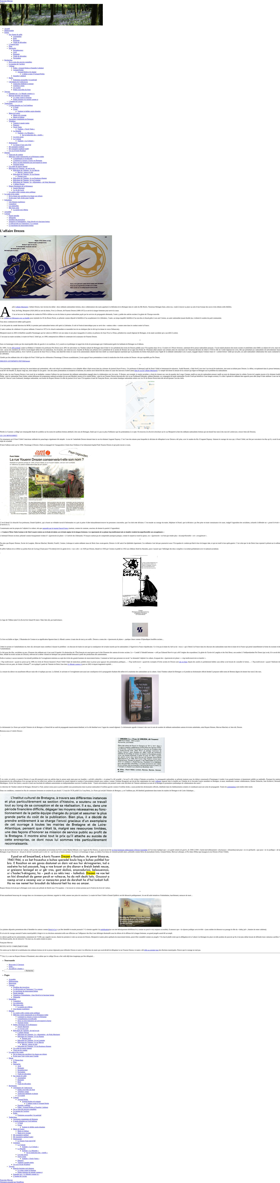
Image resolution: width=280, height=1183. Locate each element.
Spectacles (12, 48)
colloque (158, 781)
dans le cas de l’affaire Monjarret (145, 370)
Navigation (17, 58)
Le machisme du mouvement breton (21, 225)
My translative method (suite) (19, 149)
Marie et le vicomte (19, 115)
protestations (231, 787)
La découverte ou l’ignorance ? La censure (23, 223)
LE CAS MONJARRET (8, 435)
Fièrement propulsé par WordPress (12, 1182)
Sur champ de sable (15, 34)
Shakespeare (13, 143)
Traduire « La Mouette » (26, 133)
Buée (15, 38)
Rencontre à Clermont (16, 965)
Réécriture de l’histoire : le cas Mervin (26, 170)
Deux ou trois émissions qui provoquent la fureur (30, 162)
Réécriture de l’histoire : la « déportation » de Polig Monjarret (34, 182)
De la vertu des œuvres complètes (20, 62)
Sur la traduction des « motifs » (32, 135)
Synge (15, 109)
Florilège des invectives (17, 220)
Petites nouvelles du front (22, 90)
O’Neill (15, 107)
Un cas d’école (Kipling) (17, 151)
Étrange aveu (22, 176)
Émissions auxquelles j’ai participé (25, 80)
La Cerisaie (17, 139)
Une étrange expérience (17, 202)
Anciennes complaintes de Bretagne (21, 119)
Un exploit (16, 88)
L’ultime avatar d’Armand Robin (33, 74)
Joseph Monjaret (18, 188)
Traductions (8, 103)
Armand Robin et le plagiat (27, 72)
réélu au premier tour (151, 950)
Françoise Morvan (6, 1)
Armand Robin (18, 70)
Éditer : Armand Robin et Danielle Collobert (28, 68)
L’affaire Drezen (18, 184)
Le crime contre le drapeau (22, 97)
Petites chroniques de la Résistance (21, 186)
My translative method (16, 147)
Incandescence (18, 50)
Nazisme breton (18, 164)
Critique (11, 66)
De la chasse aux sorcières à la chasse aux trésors (25, 196)
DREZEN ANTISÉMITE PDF (11, 361)
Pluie (10, 46)
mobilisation (105, 929)
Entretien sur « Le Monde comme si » (22, 94)
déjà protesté (16, 348)
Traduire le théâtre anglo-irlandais (29, 111)
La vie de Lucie (18, 190)
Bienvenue (12, 983)
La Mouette (17, 131)
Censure (7, 214)
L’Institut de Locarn (15, 101)
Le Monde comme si (75, 664)
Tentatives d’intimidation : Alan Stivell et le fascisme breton (29, 221)
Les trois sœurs (18, 137)
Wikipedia (12, 218)
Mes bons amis (14, 208)
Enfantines (8, 200)
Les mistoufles (14, 206)
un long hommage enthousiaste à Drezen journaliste (129, 850)
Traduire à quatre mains (21, 123)
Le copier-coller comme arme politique (22, 192)
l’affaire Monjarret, (21, 307)
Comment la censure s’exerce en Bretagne (27, 160)
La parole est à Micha (20, 210)
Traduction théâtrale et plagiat (23, 84)
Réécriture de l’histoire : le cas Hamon (26, 174)
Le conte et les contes (11, 194)
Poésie (6, 32)
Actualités (7, 212)
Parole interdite (14, 216)
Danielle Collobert (19, 76)
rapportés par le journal (55, 528)
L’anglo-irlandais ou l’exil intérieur (21, 105)
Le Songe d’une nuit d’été (22, 145)
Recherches (8, 60)
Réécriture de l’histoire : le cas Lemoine (26, 180)
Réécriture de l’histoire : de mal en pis (22, 168)
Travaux (7, 92)
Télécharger (26, 361)
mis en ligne (183, 662)
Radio (11, 78)
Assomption (17, 36)
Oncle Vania (17, 127)
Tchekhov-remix (18, 86)
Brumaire (16, 40)
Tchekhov (12, 121)
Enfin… (11, 967)
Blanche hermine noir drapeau (19, 95)
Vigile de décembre (19, 42)
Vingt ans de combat (16, 155)
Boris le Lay (52, 929)
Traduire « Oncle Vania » (26, 129)
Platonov (16, 125)
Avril (15, 52)
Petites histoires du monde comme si (25, 99)
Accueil (7, 29)
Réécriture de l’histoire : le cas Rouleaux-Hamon (30, 178)
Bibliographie (9, 31)
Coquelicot (12, 204)
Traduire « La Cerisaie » (26, 141)
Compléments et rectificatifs (22, 158)
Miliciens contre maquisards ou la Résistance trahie (26, 157)
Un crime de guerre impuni (18, 166)
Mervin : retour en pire (25, 172)
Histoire (7, 153)
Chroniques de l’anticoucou (18, 82)
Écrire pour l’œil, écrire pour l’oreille (21, 198)
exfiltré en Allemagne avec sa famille (17, 318)
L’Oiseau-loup (14, 44)
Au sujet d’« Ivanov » (16, 968)
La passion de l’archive (17, 64)
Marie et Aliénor (18, 117)
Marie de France (14, 113)
